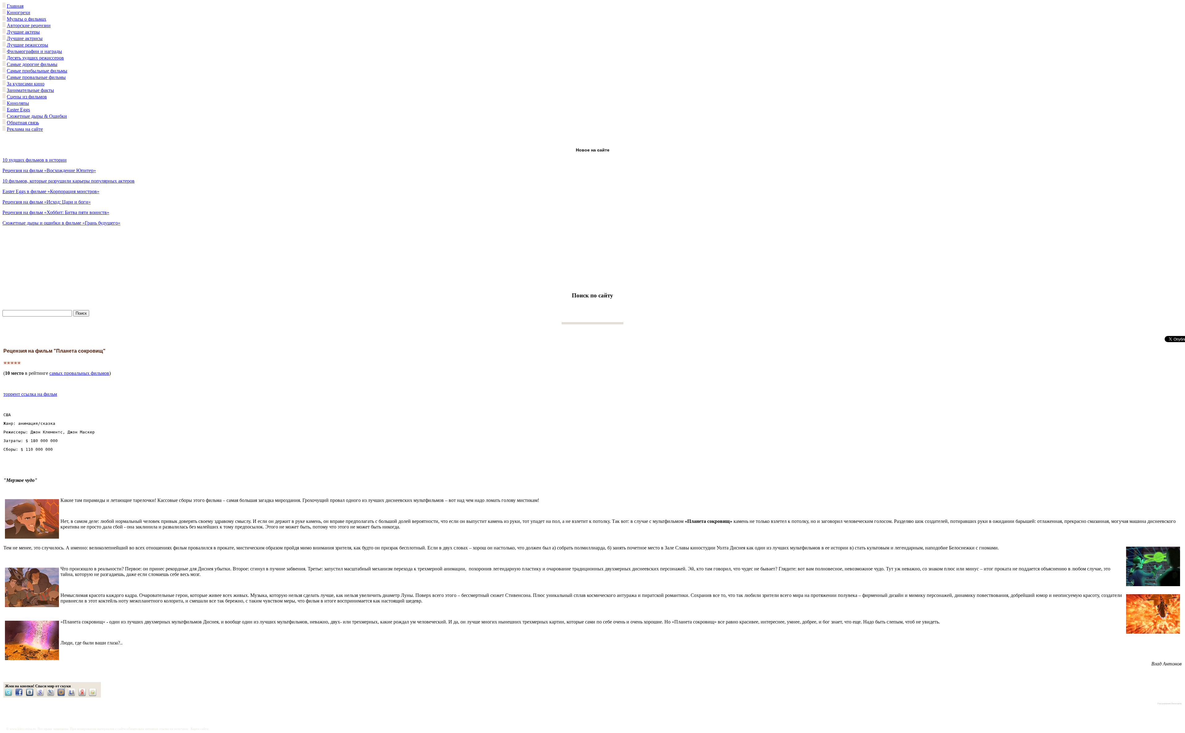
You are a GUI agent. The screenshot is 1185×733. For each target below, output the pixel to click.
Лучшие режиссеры (27, 45)
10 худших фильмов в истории (34, 160)
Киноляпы (18, 103)
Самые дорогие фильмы (32, 64)
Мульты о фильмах (26, 19)
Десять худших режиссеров (35, 57)
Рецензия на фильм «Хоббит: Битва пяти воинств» (55, 212)
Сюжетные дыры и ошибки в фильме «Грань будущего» (61, 223)
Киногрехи (18, 12)
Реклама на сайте (25, 129)
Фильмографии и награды (34, 51)
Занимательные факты (30, 90)
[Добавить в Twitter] (10, 692)
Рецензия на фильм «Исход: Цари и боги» (46, 202)
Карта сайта (199, 729)
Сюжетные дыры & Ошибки (37, 116)
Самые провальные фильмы (36, 77)
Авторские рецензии (29, 25)
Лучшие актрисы (25, 38)
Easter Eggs (18, 109)
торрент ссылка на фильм (30, 394)
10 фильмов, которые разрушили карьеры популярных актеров (68, 181)
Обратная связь (23, 122)
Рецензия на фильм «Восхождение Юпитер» (49, 170)
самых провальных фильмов (79, 373)
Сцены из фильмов (27, 96)
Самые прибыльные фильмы (37, 70)
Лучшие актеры (23, 32)
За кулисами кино (25, 83)
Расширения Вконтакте (1170, 703)
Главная (15, 6)
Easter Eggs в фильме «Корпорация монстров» (50, 191)
